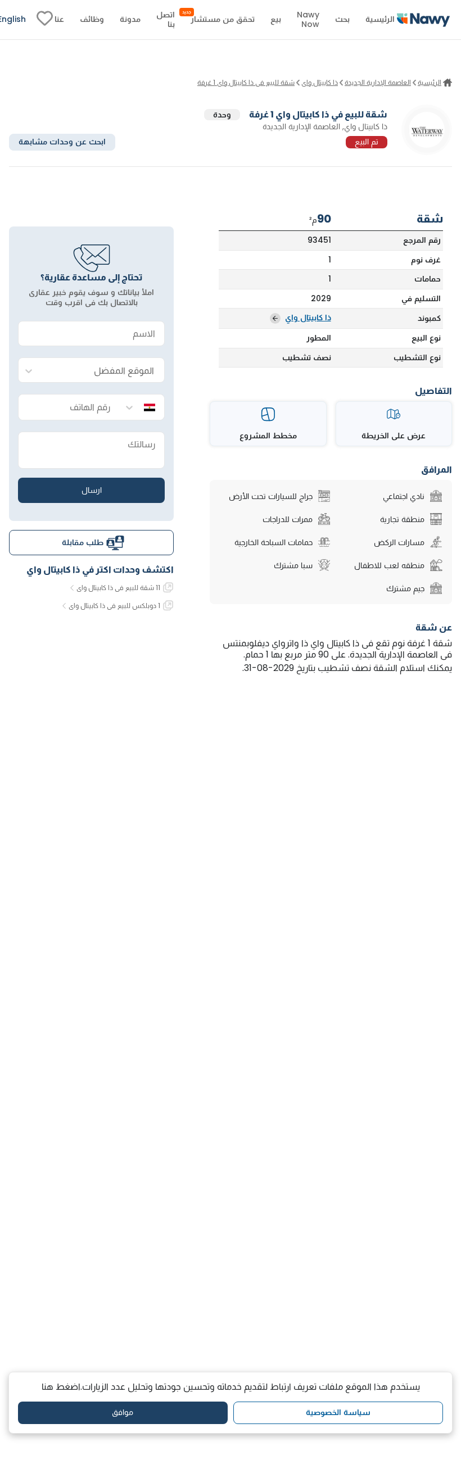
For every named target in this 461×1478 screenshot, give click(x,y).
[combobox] (102, 370)
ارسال (92, 490)
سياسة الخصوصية (338, 1412)
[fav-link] (45, 19)
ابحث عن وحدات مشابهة (62, 141)
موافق (122, 1412)
